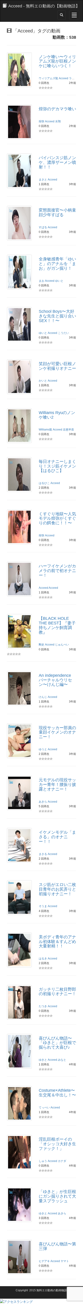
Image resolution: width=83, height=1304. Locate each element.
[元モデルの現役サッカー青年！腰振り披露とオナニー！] (19, 792)
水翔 (58, 121)
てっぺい (44, 1107)
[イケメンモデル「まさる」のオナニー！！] (19, 845)
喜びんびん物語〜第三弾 (57, 1246)
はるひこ (44, 483)
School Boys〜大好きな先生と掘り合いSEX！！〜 (57, 316)
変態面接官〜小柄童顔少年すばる (57, 212)
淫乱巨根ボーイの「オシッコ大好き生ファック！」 (57, 1144)
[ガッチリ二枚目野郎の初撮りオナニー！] (19, 1002)
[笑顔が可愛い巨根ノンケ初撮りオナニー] (19, 376)
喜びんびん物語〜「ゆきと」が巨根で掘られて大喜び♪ (57, 1043)
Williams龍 (45, 429)
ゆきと (43, 1059)
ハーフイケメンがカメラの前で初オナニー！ (57, 571)
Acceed (63, 78)
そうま (43, 906)
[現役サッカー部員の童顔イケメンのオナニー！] (19, 740)
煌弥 (41, 121)
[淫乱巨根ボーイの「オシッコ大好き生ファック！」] (19, 1152)
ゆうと (43, 749)
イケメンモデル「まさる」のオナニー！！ (57, 837)
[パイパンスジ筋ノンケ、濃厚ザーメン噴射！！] (19, 170)
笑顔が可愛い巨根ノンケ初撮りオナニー (57, 366)
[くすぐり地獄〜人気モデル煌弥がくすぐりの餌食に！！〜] (19, 526)
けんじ (43, 697)
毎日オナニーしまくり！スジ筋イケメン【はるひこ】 (57, 466)
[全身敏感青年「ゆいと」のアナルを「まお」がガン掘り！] (19, 272)
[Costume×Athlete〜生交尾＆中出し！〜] (19, 1103)
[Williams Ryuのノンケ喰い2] (19, 425)
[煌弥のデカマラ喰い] (19, 121)
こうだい (63, 333)
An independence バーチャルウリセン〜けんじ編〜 (55, 680)
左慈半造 (68, 429)
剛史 (41, 644)
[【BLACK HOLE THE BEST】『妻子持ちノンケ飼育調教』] (19, 631)
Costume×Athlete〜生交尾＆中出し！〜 (57, 1092)
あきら (43, 801)
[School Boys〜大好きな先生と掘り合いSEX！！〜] (19, 324)
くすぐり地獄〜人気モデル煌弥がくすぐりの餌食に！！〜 (57, 518)
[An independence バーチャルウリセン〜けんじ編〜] (19, 688)
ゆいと (59, 280)
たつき (43, 1006)
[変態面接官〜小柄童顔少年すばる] (19, 223)
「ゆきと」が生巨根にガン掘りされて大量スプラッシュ (57, 1196)
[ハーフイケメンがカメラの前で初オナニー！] (19, 579)
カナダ (62, 1161)
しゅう (43, 1161)
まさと (43, 179)
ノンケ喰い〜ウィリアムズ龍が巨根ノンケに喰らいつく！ (57, 61)
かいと (43, 380)
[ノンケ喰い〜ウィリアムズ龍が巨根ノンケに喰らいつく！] (19, 69)
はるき (43, 958)
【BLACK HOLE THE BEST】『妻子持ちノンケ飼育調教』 (57, 625)
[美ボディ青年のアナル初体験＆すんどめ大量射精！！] (19, 950)
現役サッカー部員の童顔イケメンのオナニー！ (57, 732)
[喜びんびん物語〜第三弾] (19, 1257)
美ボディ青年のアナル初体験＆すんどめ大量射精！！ (57, 942)
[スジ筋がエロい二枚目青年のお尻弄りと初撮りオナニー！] (19, 897)
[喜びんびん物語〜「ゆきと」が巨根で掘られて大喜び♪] (19, 1051)
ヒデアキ (44, 1261)
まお (41, 280)
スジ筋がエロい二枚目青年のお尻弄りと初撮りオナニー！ (57, 889)
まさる (43, 854)
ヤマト (65, 1261)
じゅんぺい (62, 644)
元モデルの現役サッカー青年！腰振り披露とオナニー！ (57, 784)
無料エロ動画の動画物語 (51, 1290)
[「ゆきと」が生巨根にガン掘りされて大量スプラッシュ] (19, 1204)
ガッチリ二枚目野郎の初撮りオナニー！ (57, 991)
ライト (73, 78)
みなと (62, 1059)
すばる (43, 227)
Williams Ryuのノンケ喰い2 (57, 415)
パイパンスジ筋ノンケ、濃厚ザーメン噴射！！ (57, 162)
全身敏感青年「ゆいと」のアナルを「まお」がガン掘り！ (57, 264)
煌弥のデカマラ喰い (57, 109)
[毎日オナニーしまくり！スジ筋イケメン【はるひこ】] (19, 474)
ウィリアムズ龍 (48, 78)
